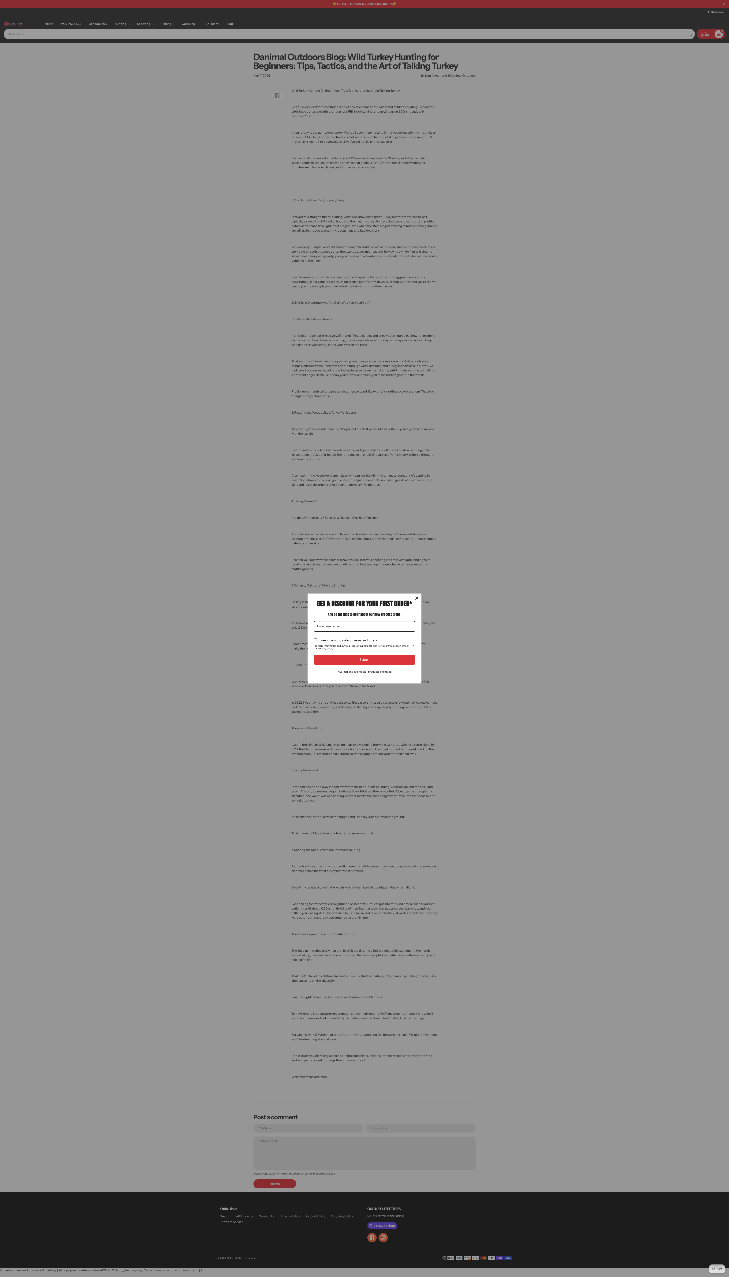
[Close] (416, 598)
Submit (364, 659)
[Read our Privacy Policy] (413, 646)
